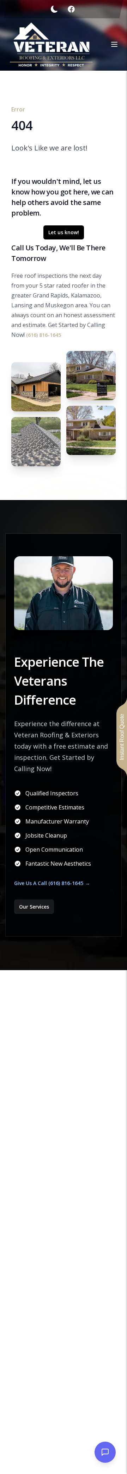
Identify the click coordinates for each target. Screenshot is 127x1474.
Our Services (34, 906)
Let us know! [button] (63, 232)
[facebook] (71, 9)
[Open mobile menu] (114, 44)
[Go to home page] (51, 44)
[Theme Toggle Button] (54, 9)
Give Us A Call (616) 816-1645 (48, 883)
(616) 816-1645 (43, 335)
